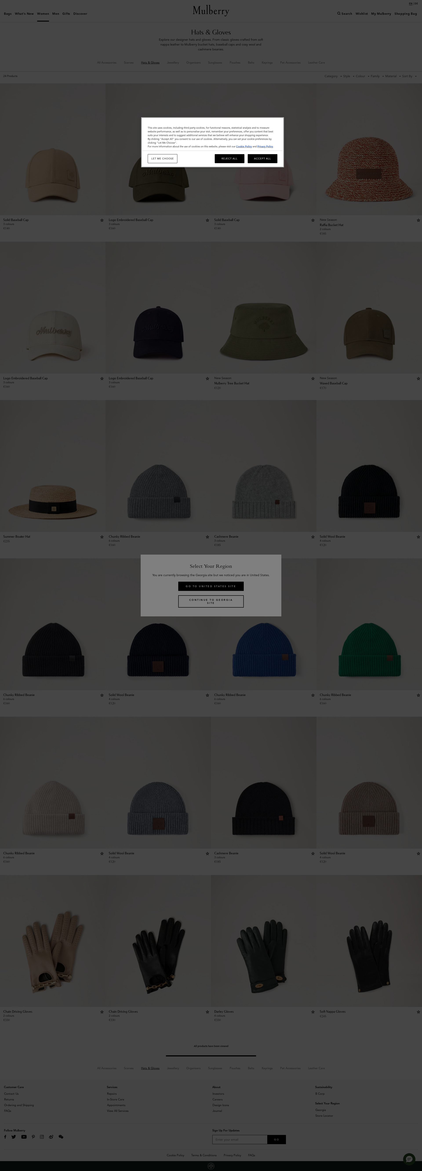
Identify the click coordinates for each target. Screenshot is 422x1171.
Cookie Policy (244, 146)
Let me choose (162, 158)
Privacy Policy (265, 146)
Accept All (262, 158)
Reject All (230, 158)
